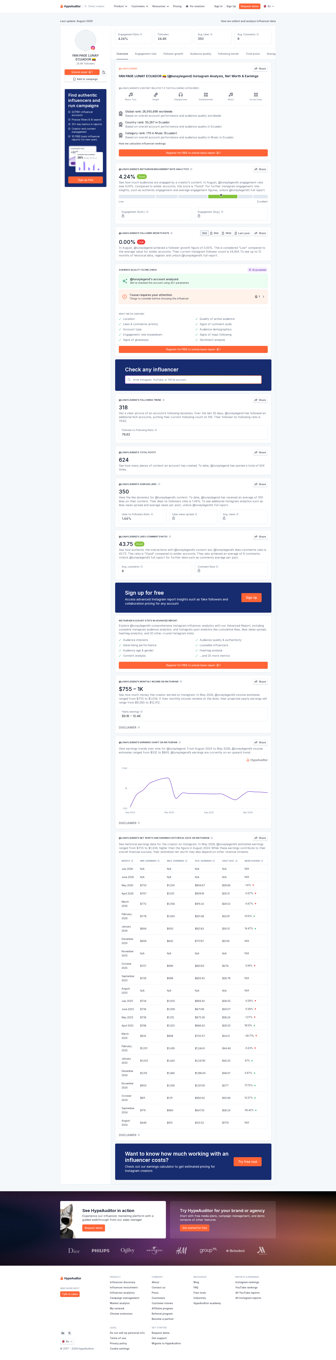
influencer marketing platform (124, 1216)
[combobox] (196, 379)
